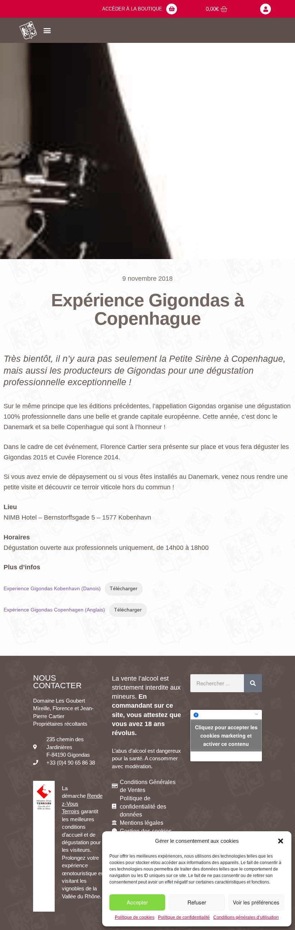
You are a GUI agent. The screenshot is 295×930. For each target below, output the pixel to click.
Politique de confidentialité (184, 917)
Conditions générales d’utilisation (246, 917)
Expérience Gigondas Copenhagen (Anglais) (54, 610)
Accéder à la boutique (132, 9)
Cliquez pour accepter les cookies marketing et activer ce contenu (226, 735)
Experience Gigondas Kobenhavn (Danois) (52, 588)
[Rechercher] (253, 683)
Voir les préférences (256, 902)
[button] (280, 841)
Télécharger (123, 588)
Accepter (137, 902)
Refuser (196, 902)
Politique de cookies (134, 917)
